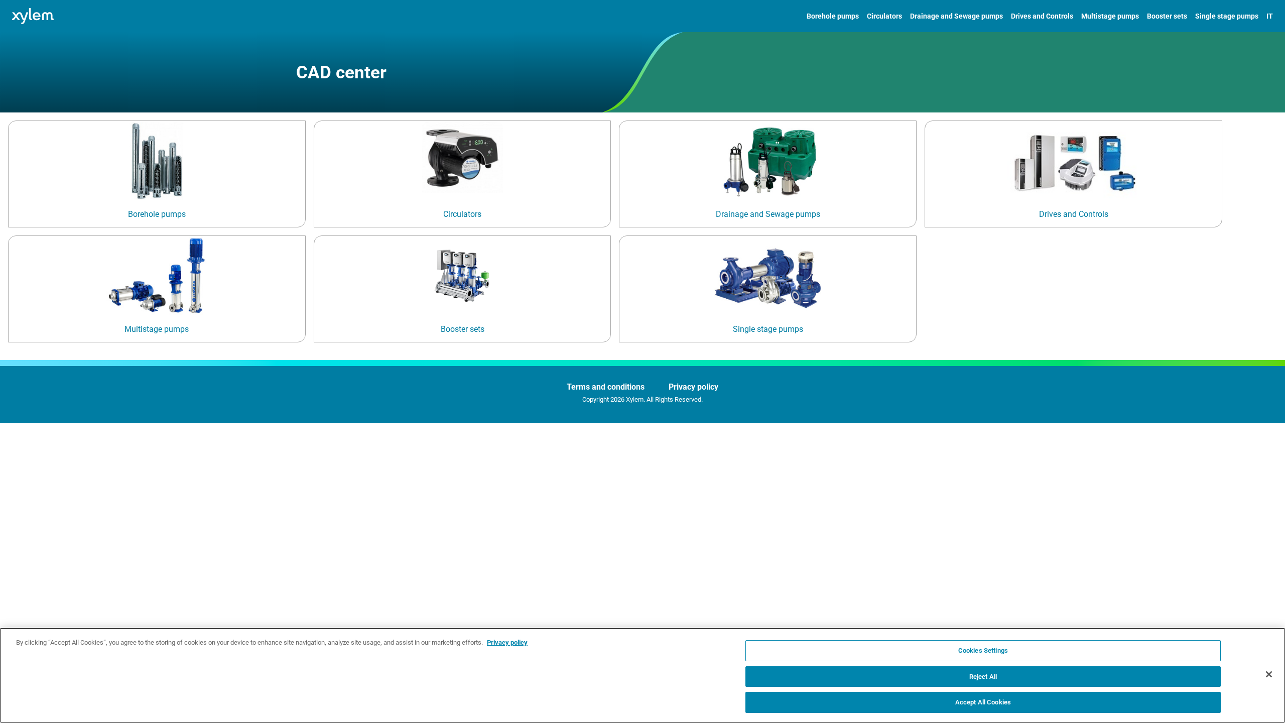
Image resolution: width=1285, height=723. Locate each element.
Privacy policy (693, 387)
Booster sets (1167, 16)
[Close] (1269, 674)
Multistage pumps (1110, 16)
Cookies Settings (983, 650)
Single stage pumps (1226, 16)
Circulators (884, 16)
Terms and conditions (606, 387)
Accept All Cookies (983, 702)
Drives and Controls (1042, 16)
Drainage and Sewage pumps (956, 16)
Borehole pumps (833, 16)
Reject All (983, 676)
